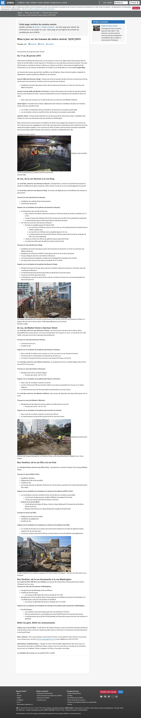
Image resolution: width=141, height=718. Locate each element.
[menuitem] (21, 2)
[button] (134, 2)
